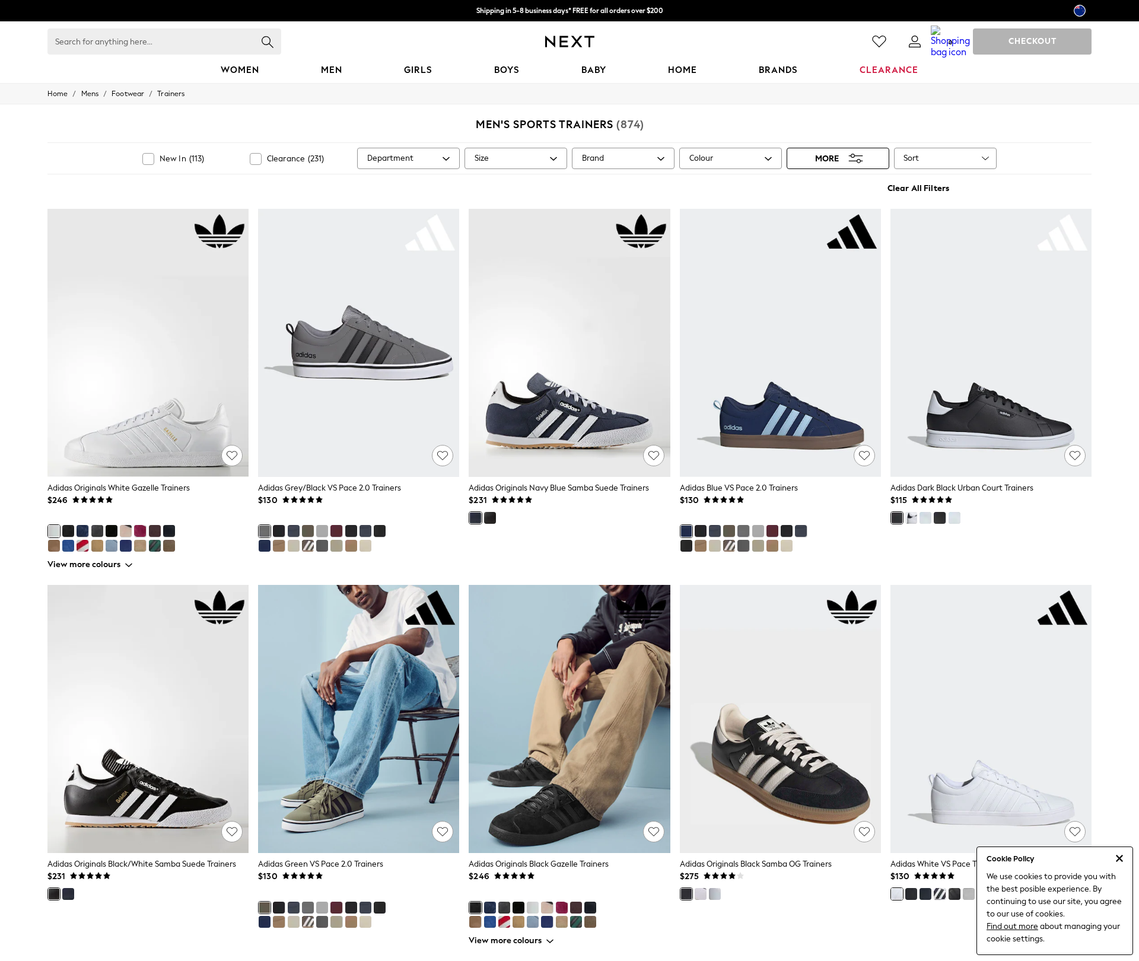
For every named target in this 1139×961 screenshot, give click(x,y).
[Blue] (265, 546)
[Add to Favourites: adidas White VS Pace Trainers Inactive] (1075, 832)
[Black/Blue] (351, 531)
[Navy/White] (294, 531)
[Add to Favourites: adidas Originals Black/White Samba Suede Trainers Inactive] (232, 832)
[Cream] (365, 546)
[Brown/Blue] (155, 531)
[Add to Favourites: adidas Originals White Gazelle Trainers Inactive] (232, 456)
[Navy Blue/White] (82, 531)
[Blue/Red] (126, 546)
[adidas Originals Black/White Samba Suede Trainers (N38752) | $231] (148, 719)
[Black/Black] (169, 531)
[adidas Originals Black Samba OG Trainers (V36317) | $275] (780, 719)
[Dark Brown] (351, 546)
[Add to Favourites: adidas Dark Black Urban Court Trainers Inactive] (1075, 456)
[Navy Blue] (475, 518)
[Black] (68, 531)
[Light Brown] (54, 546)
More (827, 159)
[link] (915, 41)
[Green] (308, 531)
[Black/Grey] (380, 531)
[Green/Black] (155, 546)
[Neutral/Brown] (97, 546)
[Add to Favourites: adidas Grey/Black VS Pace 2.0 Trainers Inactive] (442, 456)
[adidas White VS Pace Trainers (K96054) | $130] (991, 719)
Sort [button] (911, 158)
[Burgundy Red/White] (140, 531)
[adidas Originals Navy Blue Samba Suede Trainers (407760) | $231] (569, 343)
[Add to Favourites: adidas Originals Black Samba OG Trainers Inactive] (864, 832)
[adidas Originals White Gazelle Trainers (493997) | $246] (148, 343)
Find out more (1012, 926)
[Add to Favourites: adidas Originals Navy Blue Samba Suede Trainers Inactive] (654, 456)
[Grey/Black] (265, 531)
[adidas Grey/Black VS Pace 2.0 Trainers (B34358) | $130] (358, 343)
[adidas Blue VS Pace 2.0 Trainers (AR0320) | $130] (780, 343)
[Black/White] (111, 531)
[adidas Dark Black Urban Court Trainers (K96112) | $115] (991, 343)
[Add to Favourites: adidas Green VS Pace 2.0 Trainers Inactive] (442, 832)
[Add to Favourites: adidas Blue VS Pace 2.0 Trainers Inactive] (864, 456)
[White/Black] (911, 518)
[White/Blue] (715, 894)
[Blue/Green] (68, 546)
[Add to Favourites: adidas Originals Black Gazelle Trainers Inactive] (654, 832)
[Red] (336, 531)
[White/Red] (82, 546)
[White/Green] (925, 518)
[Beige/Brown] (336, 546)
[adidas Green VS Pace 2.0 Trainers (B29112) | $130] (358, 719)
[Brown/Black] (140, 546)
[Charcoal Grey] (322, 546)
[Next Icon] (569, 41)
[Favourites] (879, 41)
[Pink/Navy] (126, 531)
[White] (54, 531)
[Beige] (294, 546)
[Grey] (97, 531)
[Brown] (169, 546)
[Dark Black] (897, 518)
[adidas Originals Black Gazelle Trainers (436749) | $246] (569, 719)
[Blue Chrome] (111, 546)
